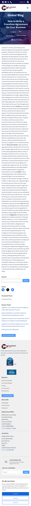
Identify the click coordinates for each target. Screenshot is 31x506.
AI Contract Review (7, 383)
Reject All (15, 502)
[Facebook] (5, 2)
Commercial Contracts (21, 35)
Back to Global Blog (8, 335)
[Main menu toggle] (27, 8)
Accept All (15, 494)
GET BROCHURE (7, 395)
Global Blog (16, 15)
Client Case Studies (7, 380)
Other (20, 31)
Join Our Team (6, 405)
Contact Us (22, 2)
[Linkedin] (3, 2)
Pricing (3, 385)
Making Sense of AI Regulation (10, 329)
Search (26, 280)
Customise (15, 498)
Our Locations (5, 388)
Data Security (5, 391)
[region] (15, 492)
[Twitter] (8, 2)
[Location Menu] (28, 2)
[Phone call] (11, 2)
